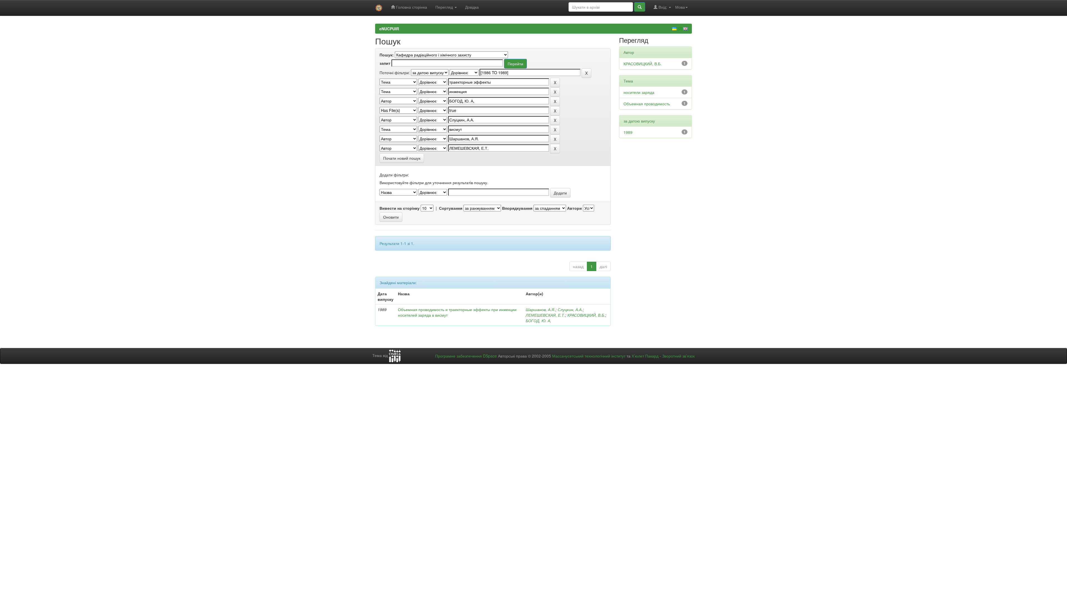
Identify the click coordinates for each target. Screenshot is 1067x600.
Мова (680, 7)
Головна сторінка (411, 7)
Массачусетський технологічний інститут (588, 356)
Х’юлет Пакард (645, 356)
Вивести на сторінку (400, 208)
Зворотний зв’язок (678, 356)
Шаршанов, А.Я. (540, 309)
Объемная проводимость (647, 103)
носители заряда (639, 92)
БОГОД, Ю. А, (538, 320)
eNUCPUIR (389, 28)
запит (385, 63)
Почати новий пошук (401, 158)
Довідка (472, 7)
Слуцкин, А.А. (570, 309)
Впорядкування (517, 208)
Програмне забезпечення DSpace (466, 356)
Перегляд (444, 7)
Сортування (450, 208)
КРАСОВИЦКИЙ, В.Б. (586, 315)
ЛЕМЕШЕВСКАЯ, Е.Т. (545, 315)
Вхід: (662, 7)
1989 (628, 132)
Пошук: (387, 55)
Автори (574, 208)
